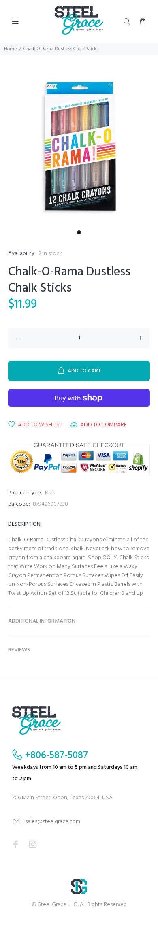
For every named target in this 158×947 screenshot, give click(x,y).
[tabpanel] (79, 147)
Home (10, 49)
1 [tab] (79, 232)
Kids (50, 493)
